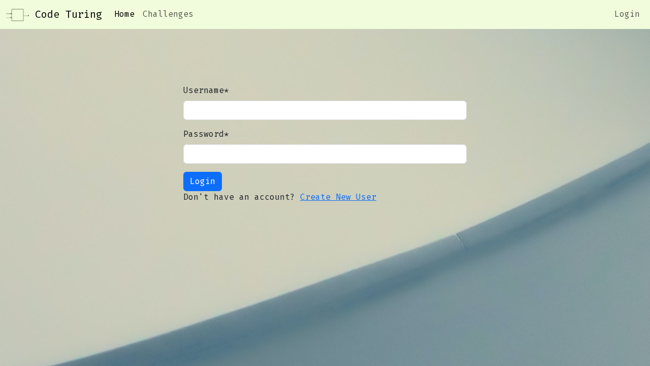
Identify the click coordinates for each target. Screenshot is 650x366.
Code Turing (65, 14)
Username (206, 90)
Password (206, 134)
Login (627, 14)
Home (124, 14)
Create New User (338, 197)
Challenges (168, 14)
